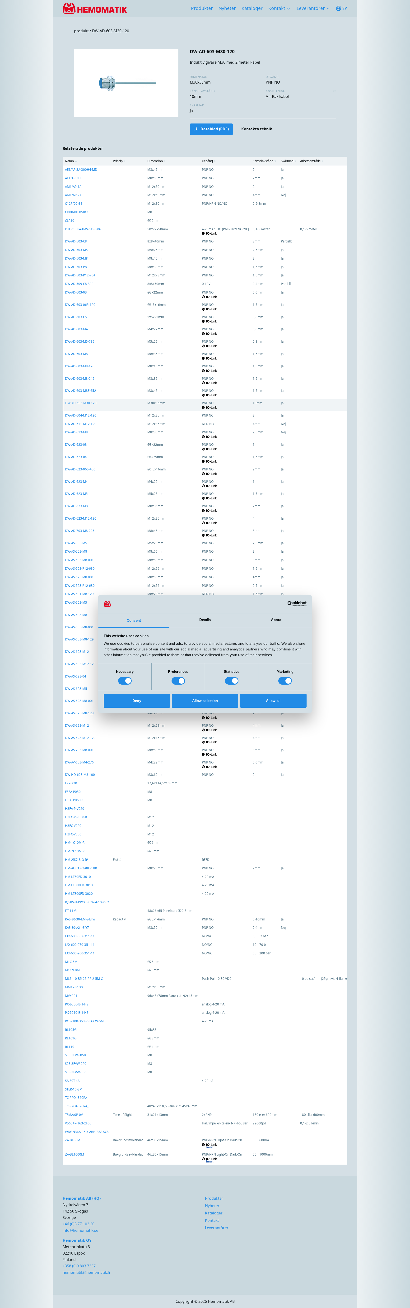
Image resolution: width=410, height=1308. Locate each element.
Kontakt (276, 8)
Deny (136, 701)
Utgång (209, 161)
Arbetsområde (311, 161)
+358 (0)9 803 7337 (79, 1266)
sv (344, 8)
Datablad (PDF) (214, 129)
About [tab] (276, 620)
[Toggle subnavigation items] (288, 8)
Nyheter (227, 8)
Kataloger (252, 8)
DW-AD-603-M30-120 (110, 30)
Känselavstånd (264, 161)
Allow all (273, 701)
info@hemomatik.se (80, 1230)
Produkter (202, 8)
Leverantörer (311, 8)
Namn (71, 161)
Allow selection (205, 701)
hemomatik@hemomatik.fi (86, 1272)
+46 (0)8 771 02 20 (78, 1224)
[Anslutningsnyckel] (334, 91)
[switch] (178, 681)
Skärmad (288, 161)
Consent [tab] (134, 620)
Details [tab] (205, 620)
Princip (119, 161)
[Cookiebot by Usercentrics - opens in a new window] (286, 603)
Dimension (156, 161)
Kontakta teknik (256, 129)
